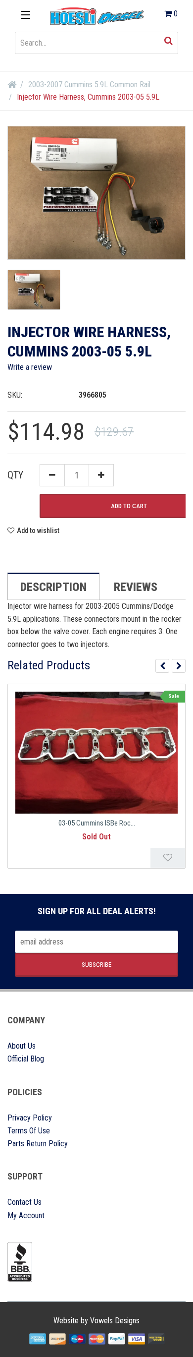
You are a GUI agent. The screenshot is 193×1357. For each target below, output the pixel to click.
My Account (26, 1215)
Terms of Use (28, 1130)
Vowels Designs (115, 1320)
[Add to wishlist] (167, 858)
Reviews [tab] (135, 587)
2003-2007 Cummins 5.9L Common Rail (89, 84)
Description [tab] (53, 587)
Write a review (29, 367)
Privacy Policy (29, 1117)
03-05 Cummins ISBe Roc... (96, 823)
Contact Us (24, 1202)
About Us (21, 1046)
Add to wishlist (38, 530)
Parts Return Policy (37, 1143)
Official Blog (25, 1058)
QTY (15, 475)
